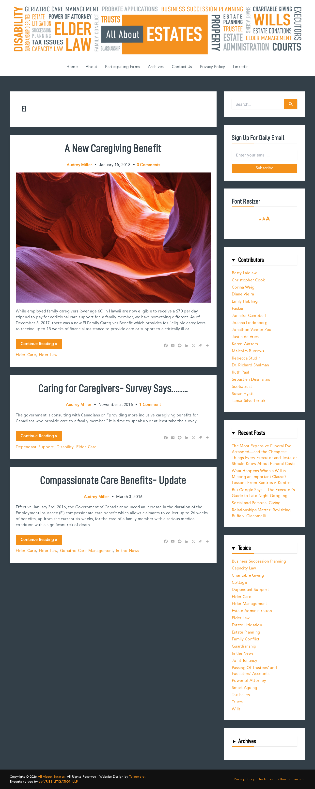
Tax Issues (241, 695)
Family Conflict (246, 639)
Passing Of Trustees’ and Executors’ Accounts (254, 671)
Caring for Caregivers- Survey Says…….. (113, 388)
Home (72, 67)
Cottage (239, 583)
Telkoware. (137, 776)
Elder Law (48, 355)
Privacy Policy (212, 67)
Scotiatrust (242, 387)
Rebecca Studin (246, 358)
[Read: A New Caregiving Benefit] (113, 237)
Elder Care (26, 355)
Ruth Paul (240, 372)
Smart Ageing (244, 688)
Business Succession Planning (259, 561)
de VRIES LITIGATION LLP (58, 781)
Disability (65, 447)
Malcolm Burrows (248, 351)
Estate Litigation (247, 625)
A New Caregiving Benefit (113, 148)
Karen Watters (245, 344)
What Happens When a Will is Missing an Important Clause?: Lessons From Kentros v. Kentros (262, 477)
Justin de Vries (245, 337)
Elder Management (249, 604)
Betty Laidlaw (244, 273)
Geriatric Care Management (86, 551)
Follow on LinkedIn (291, 779)
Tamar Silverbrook (248, 401)
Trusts (237, 702)
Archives (156, 67)
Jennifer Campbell (249, 316)
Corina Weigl (244, 287)
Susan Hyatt (243, 394)
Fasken (238, 309)
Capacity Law (244, 568)
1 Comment (150, 405)
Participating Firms (122, 67)
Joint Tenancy (244, 661)
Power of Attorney (249, 681)
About (91, 67)
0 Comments (148, 165)
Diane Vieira (243, 294)
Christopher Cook (248, 280)
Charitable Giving (248, 575)
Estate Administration (252, 611)
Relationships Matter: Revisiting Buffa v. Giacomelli (261, 513)
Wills (236, 709)
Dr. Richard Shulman (250, 365)
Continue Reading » (38, 345)
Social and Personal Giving (256, 503)
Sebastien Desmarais (251, 380)
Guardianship (244, 646)
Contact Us (182, 67)
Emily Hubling (245, 301)
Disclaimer (265, 779)
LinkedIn (241, 67)
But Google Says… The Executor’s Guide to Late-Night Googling (263, 493)
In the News (127, 551)
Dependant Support (35, 447)
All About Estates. (52, 776)
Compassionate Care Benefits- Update (113, 480)
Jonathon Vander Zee (251, 330)
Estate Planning (246, 632)
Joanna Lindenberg (250, 323)
